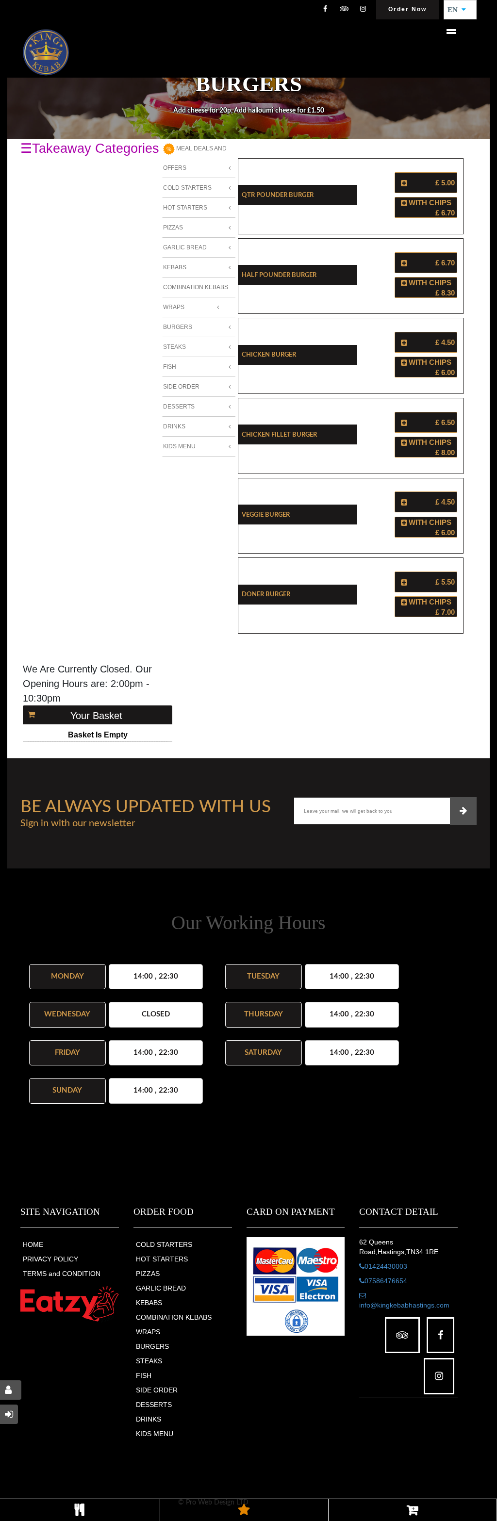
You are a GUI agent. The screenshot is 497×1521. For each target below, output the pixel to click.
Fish (169, 366)
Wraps (173, 307)
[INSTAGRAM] (363, 9)
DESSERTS (154, 1404)
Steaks (174, 346)
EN (455, 10)
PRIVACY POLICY (50, 1259)
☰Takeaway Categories (89, 148)
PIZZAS (148, 1273)
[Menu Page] (80, 1510)
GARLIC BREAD (161, 1288)
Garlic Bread (185, 247)
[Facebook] (325, 9)
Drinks (174, 426)
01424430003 (385, 1266)
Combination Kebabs (195, 287)
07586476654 (385, 1281)
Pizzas (173, 227)
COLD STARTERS (164, 1244)
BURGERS (152, 1346)
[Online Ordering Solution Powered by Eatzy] (69, 1303)
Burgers (177, 327)
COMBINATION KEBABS (174, 1317)
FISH (143, 1375)
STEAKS (149, 1361)
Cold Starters (187, 187)
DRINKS (148, 1419)
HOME (33, 1244)
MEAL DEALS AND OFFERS (195, 158)
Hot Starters (185, 207)
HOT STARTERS (162, 1259)
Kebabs (174, 267)
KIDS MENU (154, 1434)
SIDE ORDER (157, 1390)
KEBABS (149, 1303)
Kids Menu (179, 446)
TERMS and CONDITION (61, 1273)
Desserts (179, 406)
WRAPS (148, 1332)
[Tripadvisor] (344, 9)
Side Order (181, 386)
